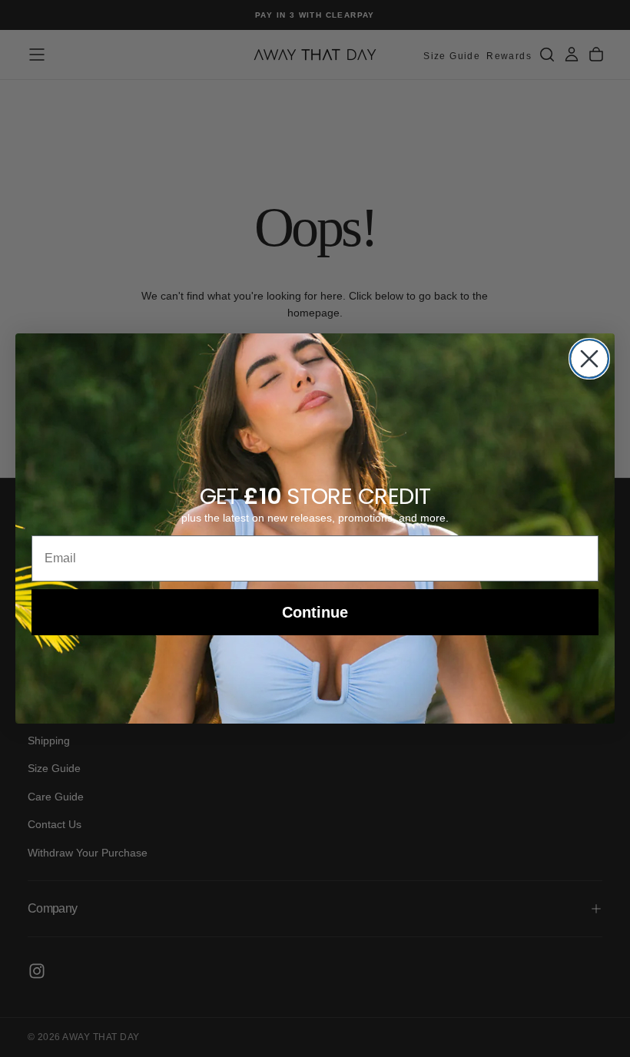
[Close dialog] (589, 359)
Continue (315, 612)
